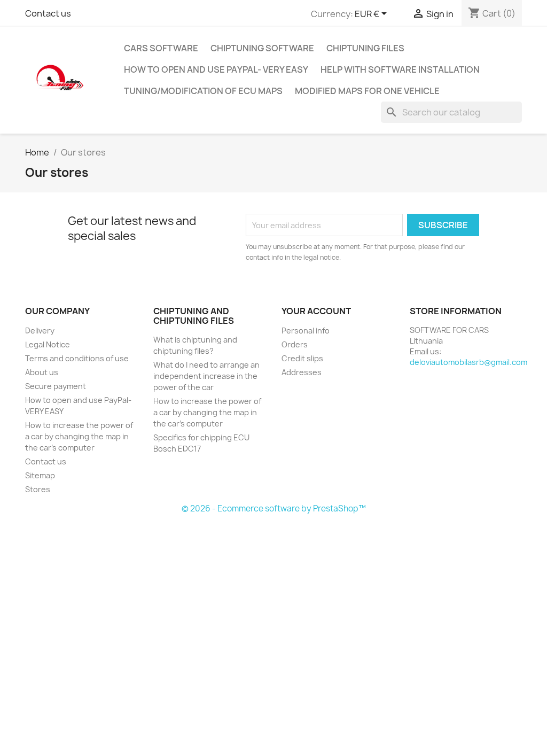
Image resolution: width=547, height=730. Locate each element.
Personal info (306, 330)
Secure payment (55, 386)
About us (41, 372)
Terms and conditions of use (77, 358)
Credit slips (302, 358)
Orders (295, 344)
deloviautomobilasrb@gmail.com (468, 362)
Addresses (302, 372)
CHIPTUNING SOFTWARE (262, 48)
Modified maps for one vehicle (367, 91)
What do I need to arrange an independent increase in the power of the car (206, 376)
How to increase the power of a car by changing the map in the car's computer (79, 436)
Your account (316, 311)
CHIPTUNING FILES (365, 48)
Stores (37, 489)
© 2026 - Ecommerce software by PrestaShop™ (274, 508)
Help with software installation (400, 69)
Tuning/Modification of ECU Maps (203, 91)
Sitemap (40, 475)
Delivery (39, 330)
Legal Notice (47, 344)
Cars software (161, 48)
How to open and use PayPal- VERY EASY (216, 69)
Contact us (48, 13)
